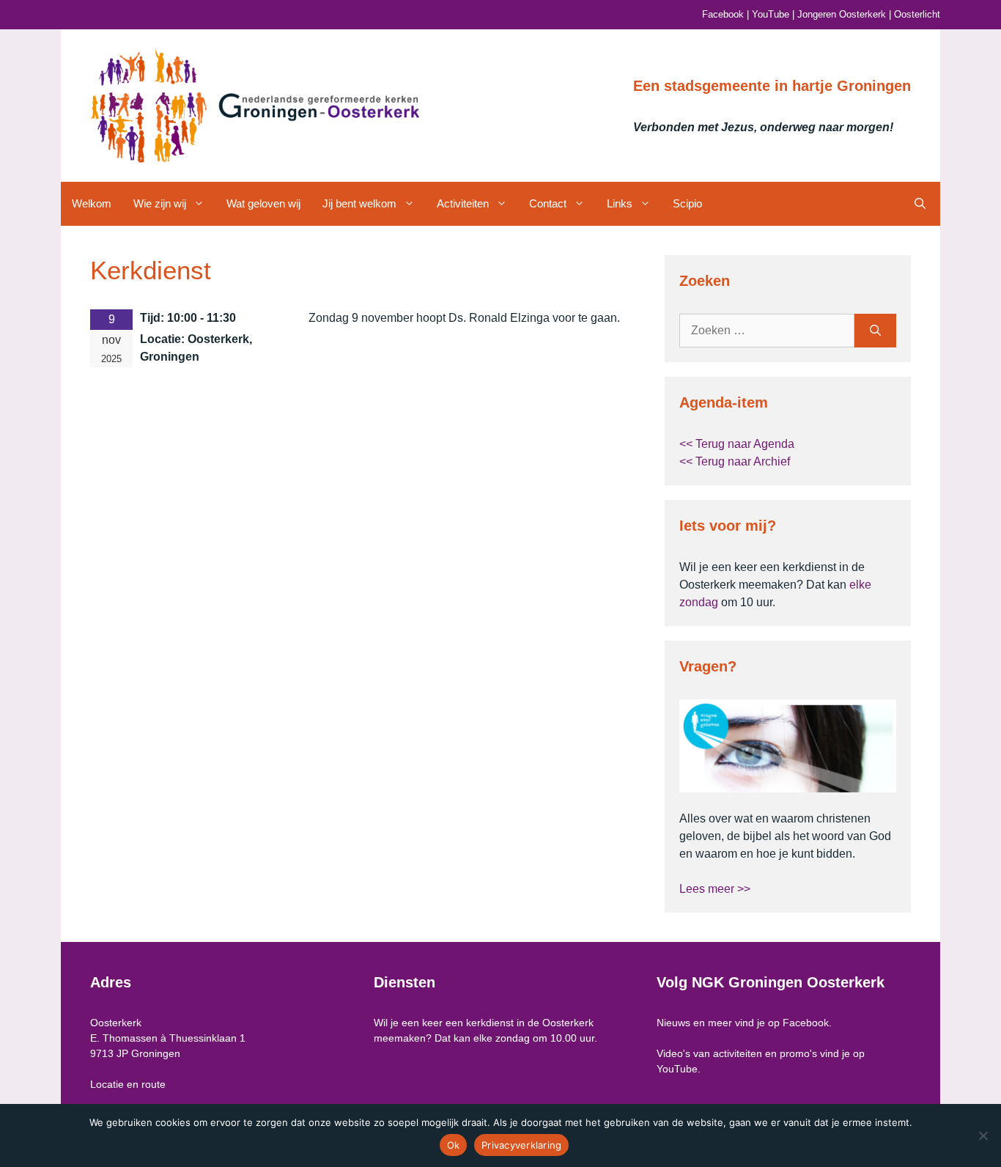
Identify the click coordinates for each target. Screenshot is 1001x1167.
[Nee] (982, 1135)
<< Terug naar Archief (734, 461)
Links (619, 203)
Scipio (687, 203)
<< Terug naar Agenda (736, 444)
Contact (547, 203)
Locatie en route (128, 1084)
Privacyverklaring (521, 1145)
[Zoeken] (875, 330)
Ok (453, 1145)
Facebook (723, 14)
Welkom (91, 203)
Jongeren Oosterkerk (841, 14)
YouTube (770, 14)
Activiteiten (463, 203)
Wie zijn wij (159, 203)
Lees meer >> (714, 889)
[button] (920, 204)
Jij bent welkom (359, 203)
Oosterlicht (917, 14)
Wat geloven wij (263, 203)
